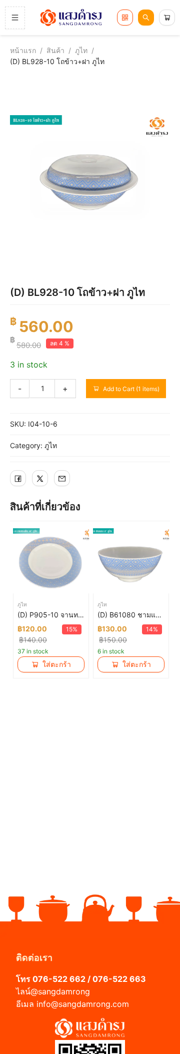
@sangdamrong (60, 991)
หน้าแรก (23, 50)
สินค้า (55, 50)
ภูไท (81, 50)
